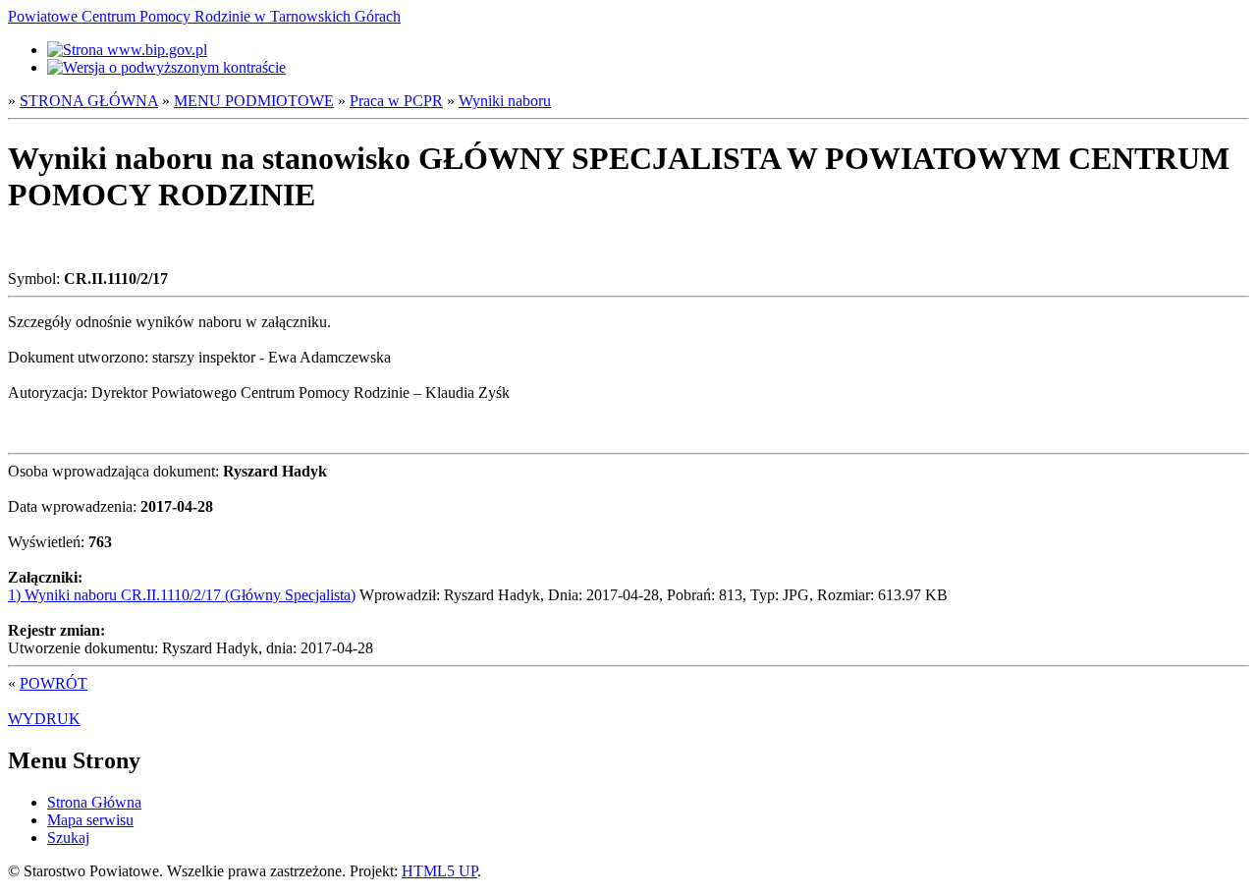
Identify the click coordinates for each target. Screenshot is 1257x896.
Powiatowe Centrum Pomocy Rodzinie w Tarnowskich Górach (204, 16)
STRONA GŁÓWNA (89, 100)
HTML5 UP (439, 871)
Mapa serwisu (90, 820)
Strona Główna (94, 802)
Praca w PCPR (396, 100)
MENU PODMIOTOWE (254, 100)
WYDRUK (44, 718)
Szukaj (68, 837)
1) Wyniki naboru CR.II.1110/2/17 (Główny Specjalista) (181, 595)
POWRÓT (53, 683)
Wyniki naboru (505, 100)
